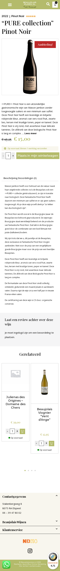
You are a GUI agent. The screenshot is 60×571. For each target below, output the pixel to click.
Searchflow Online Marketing (34, 564)
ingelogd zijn (21, 332)
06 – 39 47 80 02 (11, 512)
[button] (10, 5)
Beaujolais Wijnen (14, 522)
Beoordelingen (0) (27, 178)
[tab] (10, 178)
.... (29, 133)
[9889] (22, 431)
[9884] (51, 443)
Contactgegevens (14, 496)
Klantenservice (12, 530)
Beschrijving (11, 178)
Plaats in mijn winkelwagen (37, 155)
